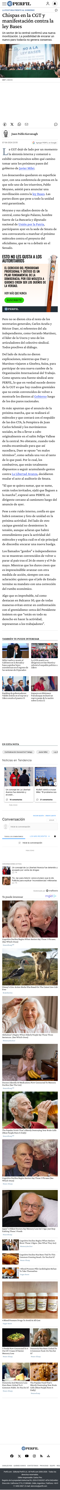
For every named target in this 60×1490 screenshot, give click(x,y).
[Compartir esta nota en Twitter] (12, 124)
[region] (30, 853)
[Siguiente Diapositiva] (55, 784)
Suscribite (14, 300)
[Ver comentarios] (56, 10)
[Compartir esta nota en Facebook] (4, 124)
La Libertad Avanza (24, 474)
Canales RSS (7, 1466)
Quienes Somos (20, 1466)
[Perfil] (30, 1449)
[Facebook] (11, 1456)
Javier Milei (26, 168)
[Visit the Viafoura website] (52, 890)
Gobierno (40, 396)
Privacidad (44, 1466)
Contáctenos (32, 1466)
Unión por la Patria (31, 224)
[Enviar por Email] (26, 124)
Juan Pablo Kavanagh (24, 134)
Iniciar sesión (38, 815)
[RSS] (41, 1456)
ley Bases (39, 194)
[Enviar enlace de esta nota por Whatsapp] (19, 124)
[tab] (13, 836)
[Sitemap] (48, 1456)
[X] (19, 1456)
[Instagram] (34, 1456)
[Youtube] (26, 1456)
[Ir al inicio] (19, 3)
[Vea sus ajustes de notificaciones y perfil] (55, 3)
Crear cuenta (50, 815)
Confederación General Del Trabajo (18, 752)
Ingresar (48, 3)
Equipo (52, 1466)
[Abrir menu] (4, 3)
